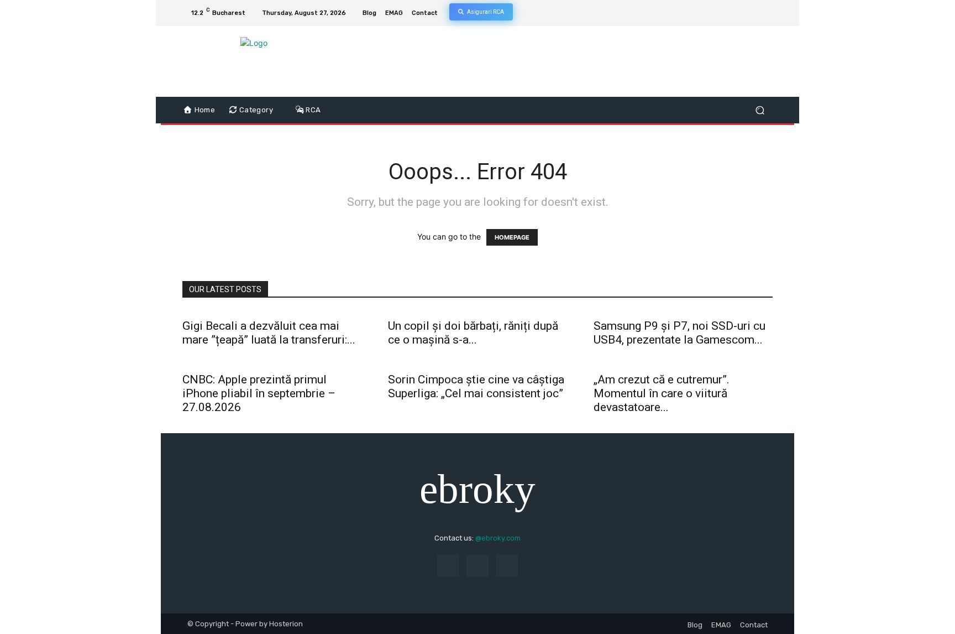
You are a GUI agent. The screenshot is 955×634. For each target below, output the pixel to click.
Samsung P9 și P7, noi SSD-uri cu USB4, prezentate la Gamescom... (679, 332)
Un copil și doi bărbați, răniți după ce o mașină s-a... (473, 332)
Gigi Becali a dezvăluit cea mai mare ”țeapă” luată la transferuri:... (268, 332)
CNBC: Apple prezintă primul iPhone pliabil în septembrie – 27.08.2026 (258, 393)
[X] (752, 13)
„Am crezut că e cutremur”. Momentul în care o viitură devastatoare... (662, 393)
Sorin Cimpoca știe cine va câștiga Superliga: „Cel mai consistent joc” (476, 386)
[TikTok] (739, 13)
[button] (760, 110)
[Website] (766, 13)
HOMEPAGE (512, 237)
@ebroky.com (498, 538)
